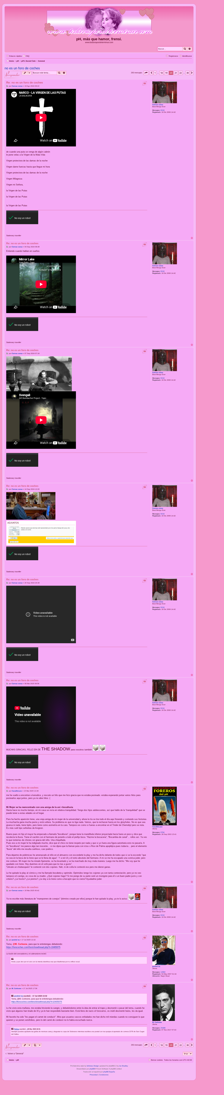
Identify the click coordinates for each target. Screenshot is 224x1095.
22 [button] (180, 72)
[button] (145, 73)
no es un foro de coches (22, 68)
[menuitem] (26, 56)
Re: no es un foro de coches (24, 82)
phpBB (92, 1069)
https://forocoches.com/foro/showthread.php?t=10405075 (33, 947)
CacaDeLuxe (157, 827)
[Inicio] (99, 22)
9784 (162, 832)
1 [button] (155, 72)
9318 (162, 110)
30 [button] (187, 72)
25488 (163, 1028)
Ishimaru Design (93, 1066)
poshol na (156, 966)
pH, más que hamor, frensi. (99, 39)
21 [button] (176, 72)
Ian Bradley (123, 1066)
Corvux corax (157, 105)
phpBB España (109, 1072)
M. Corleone (157, 1022)
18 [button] (161, 72)
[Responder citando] (145, 83)
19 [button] (166, 72)
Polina (16, 1029)
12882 (163, 972)
